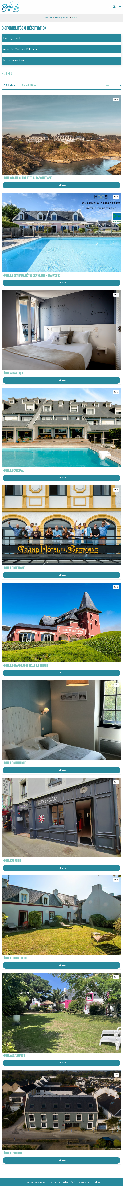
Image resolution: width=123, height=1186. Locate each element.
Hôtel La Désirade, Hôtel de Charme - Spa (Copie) (32, 275)
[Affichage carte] (120, 85)
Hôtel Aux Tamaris (14, 1056)
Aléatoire (11, 85)
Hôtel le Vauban (12, 1153)
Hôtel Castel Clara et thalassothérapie (27, 178)
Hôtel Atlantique (13, 373)
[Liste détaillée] (114, 85)
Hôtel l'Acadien (12, 861)
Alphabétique (29, 85)
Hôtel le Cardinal (13, 471)
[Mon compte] (115, 6)
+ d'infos (61, 185)
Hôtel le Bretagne (14, 568)
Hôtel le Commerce (14, 763)
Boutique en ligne (14, 60)
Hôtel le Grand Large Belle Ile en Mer (25, 666)
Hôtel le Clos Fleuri (15, 958)
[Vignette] (107, 85)
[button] (119, 6)
